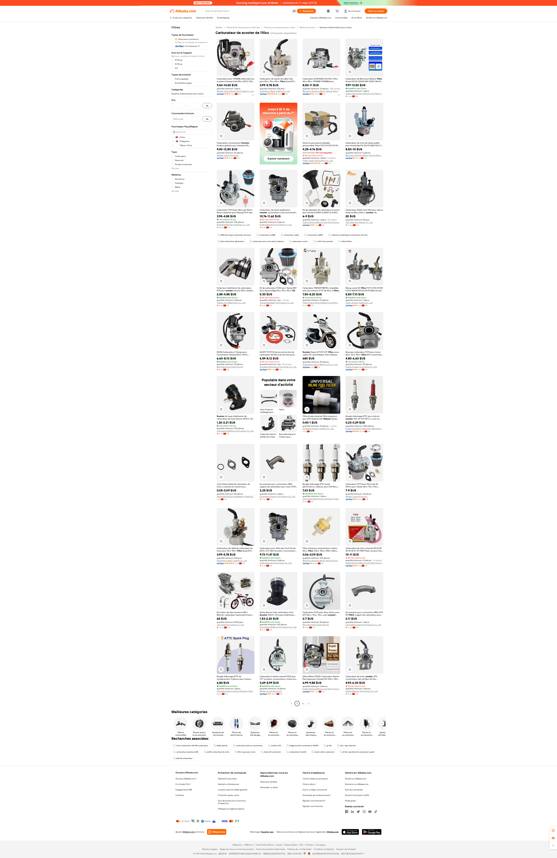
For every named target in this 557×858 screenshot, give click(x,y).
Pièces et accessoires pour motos (279, 27)
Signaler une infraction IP (314, 801)
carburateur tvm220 (297, 752)
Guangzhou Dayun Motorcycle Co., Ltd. (320, 364)
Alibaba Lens (189, 832)
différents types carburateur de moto (235, 235)
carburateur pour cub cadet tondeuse (268, 241)
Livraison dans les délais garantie (232, 790)
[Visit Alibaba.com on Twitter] (358, 811)
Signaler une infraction (313, 806)
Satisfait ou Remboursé (228, 784)
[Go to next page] (308, 703)
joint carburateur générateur (232, 241)
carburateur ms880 (267, 235)
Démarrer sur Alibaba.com (356, 784)
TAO (301, 845)
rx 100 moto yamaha (324, 241)
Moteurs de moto (307, 27)
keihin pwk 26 (222, 746)
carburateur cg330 (315, 235)
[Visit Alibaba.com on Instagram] (364, 811)
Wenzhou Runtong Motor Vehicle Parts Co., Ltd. (321, 91)
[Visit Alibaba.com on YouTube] (370, 811)
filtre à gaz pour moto (246, 752)
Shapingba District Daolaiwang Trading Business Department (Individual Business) (235, 496)
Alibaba (219, 27)
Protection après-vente (228, 795)
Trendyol (309, 845)
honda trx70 (276, 746)
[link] (553, 830)
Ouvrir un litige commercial (315, 790)
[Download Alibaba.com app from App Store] (350, 832)
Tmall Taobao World (264, 845)
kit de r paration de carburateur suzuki (358, 752)
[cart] (338, 11)
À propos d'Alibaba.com (187, 772)
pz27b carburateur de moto (218, 752)
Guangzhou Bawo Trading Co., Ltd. (275, 91)
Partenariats (350, 801)
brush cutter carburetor (324, 752)
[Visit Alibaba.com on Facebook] (346, 811)
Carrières (180, 795)
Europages (320, 845)
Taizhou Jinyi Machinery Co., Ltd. (231, 303)
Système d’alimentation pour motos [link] (336, 27)
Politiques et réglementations (231, 809)
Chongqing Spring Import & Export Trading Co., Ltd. (321, 499)
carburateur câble (291, 235)
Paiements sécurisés (227, 778)
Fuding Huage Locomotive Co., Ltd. (361, 367)
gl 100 (329, 746)
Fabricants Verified (268, 782)
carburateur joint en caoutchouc (249, 746)
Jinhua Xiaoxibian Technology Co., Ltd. (277, 303)
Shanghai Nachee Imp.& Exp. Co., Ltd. (233, 225)
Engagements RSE (184, 790)
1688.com (248, 845)
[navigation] (191, 365)
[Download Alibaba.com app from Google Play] (371, 832)
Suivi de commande (354, 790)
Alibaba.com (333, 832)
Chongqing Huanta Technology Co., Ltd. (277, 496)
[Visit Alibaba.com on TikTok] (375, 811)
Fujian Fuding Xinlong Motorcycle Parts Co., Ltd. (321, 303)
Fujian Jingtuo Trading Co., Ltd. (359, 303)
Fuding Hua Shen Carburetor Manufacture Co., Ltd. (364, 428)
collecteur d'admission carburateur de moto (349, 235)
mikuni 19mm (346, 241)
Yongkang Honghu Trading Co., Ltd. (318, 428)
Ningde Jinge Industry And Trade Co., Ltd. (235, 91)
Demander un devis (269, 787)
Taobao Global (290, 845)
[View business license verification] (304, 853)
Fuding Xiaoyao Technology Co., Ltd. (276, 225)
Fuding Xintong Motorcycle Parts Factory (321, 222)
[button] (294, 11)
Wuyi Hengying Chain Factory (230, 367)
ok (207, 105)
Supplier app (267, 832)
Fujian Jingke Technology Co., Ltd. (318, 160)
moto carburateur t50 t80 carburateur (192, 746)
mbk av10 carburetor (272, 752)
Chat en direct (309, 784)
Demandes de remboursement (316, 795)
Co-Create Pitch (183, 784)
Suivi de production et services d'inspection (232, 802)
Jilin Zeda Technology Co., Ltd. (359, 222)
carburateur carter (300, 241)
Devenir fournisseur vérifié (357, 795)
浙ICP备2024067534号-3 (352, 853)
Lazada (278, 845)
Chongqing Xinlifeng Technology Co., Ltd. (235, 431)
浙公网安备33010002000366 (325, 853)
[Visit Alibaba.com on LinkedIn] (352, 811)
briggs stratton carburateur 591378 (303, 746)
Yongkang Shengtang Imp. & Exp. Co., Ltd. (278, 367)
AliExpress (237, 845)
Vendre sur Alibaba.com (355, 778)
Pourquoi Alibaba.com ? (186, 778)
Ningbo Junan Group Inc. (228, 155)
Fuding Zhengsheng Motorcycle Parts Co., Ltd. (364, 93)
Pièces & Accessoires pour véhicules (243, 27)
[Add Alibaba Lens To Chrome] (216, 832)
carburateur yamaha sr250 (187, 752)
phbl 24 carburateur (184, 758)
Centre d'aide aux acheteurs (315, 778)
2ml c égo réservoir (348, 746)
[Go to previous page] (291, 703)
